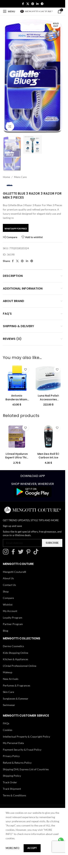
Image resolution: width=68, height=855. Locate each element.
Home (6, 177)
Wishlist (7, 604)
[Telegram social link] (42, 3)
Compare (8, 598)
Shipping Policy (12, 775)
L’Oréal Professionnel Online (19, 665)
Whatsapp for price (16, 228)
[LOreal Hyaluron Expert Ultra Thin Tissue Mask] (17, 436)
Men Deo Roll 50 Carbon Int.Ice (48, 456)
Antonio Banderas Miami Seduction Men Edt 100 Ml (16, 401)
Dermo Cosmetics (13, 646)
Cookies (7, 730)
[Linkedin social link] (37, 3)
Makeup (7, 672)
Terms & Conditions (14, 795)
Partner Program (13, 624)
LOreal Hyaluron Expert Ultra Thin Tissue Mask (16, 457)
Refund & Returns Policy (17, 762)
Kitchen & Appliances (15, 659)
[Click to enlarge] (10, 126)
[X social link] (27, 3)
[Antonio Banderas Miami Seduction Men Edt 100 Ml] (17, 378)
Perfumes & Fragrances (16, 685)
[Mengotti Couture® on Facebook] (14, 553)
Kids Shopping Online (15, 652)
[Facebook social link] (23, 3)
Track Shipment (12, 788)
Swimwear (9, 705)
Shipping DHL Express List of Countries (26, 769)
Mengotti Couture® (14, 571)
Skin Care (8, 691)
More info (13, 848)
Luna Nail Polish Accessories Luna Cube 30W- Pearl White (48, 401)
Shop (6, 591)
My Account (10, 611)
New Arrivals (10, 678)
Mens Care (20, 177)
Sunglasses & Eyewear (15, 698)
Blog (5, 630)
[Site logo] (36, 11)
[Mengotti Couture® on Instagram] (6, 553)
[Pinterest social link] (32, 3)
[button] (6, 76)
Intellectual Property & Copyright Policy (26, 736)
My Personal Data (13, 743)
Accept (32, 848)
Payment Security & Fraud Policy (22, 749)
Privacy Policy (11, 756)
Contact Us (9, 584)
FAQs (6, 723)
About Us (8, 578)
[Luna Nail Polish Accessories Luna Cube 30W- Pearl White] (49, 378)
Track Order (10, 782)
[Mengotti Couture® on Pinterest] (29, 553)
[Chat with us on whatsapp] (61, 840)
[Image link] (33, 491)
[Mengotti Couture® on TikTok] (37, 553)
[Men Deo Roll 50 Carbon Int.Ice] (49, 436)
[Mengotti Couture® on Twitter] (22, 553)
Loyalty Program (12, 617)
